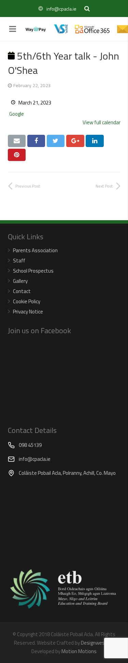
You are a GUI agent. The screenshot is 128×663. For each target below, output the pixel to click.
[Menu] (12, 28)
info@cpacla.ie (61, 8)
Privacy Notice (28, 312)
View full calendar (101, 122)
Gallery (20, 281)
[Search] (87, 8)
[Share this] (36, 141)
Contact (22, 291)
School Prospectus (33, 271)
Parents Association (35, 250)
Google (16, 114)
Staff (19, 260)
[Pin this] (17, 155)
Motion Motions (79, 651)
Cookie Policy (26, 301)
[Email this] (17, 141)
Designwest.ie (96, 643)
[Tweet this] (56, 141)
